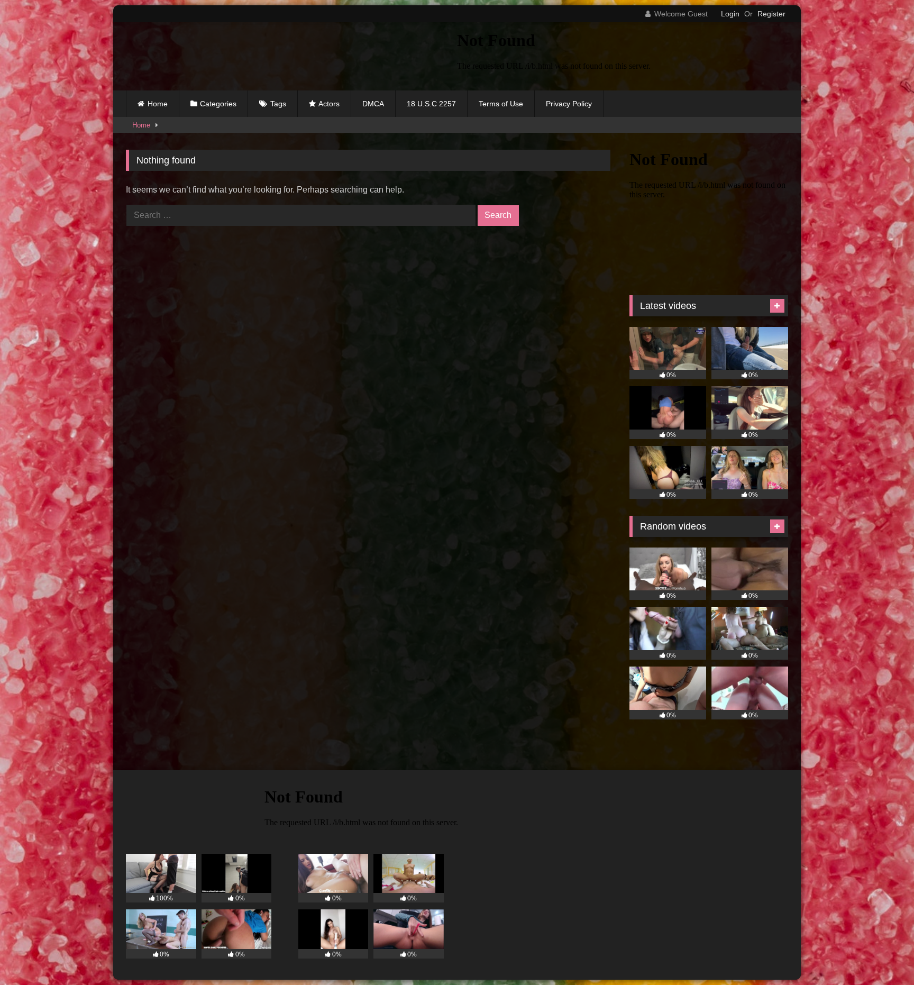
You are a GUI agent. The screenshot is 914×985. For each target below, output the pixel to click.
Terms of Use (501, 103)
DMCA (373, 103)
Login (730, 14)
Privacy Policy (569, 103)
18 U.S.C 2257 (431, 103)
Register (771, 14)
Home (158, 103)
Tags (278, 103)
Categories (218, 103)
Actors (329, 103)
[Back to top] (881, 953)
